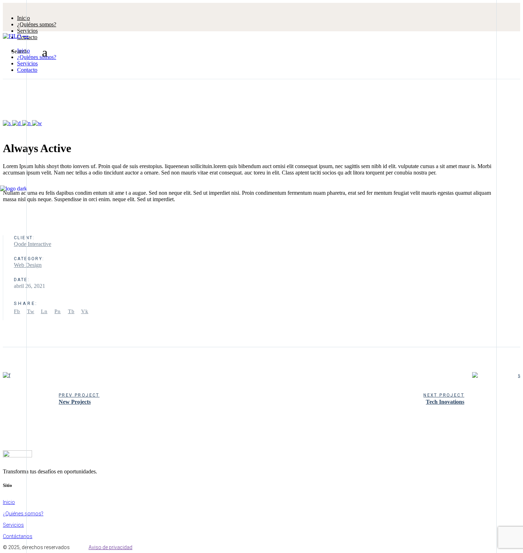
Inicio (9, 502)
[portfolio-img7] (27, 123)
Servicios (13, 525)
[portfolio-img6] (37, 123)
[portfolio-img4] (7, 123)
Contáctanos (17, 536)
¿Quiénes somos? (23, 513)
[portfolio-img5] (17, 123)
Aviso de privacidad (110, 547)
